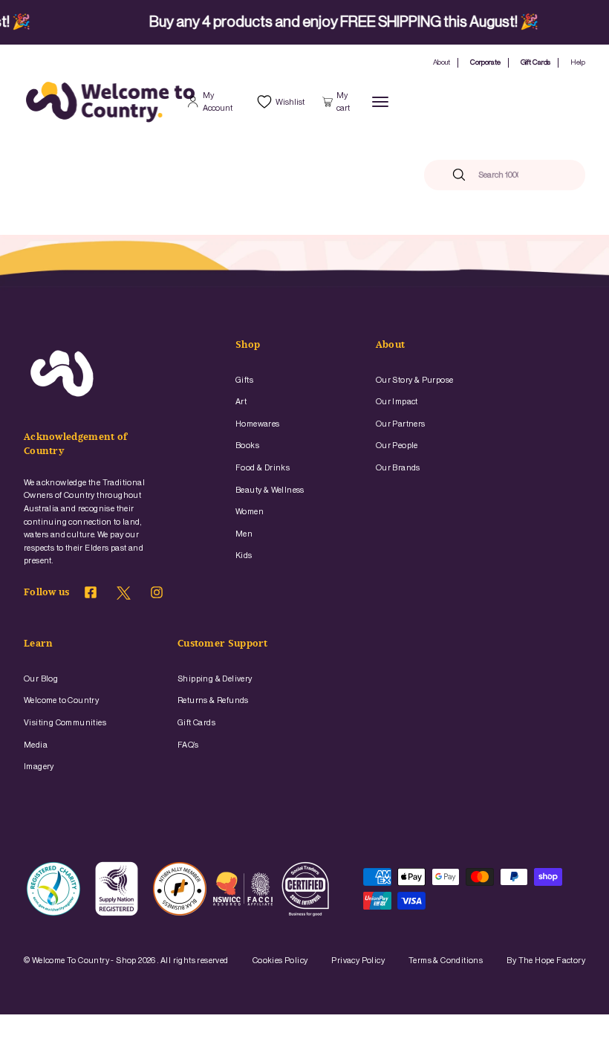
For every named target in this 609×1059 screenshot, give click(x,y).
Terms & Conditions (445, 960)
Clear (544, 175)
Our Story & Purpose (415, 380)
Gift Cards (535, 62)
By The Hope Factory (546, 960)
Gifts (244, 380)
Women (249, 512)
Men (244, 534)
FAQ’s (188, 745)
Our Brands (398, 468)
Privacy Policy (358, 960)
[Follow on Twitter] (123, 597)
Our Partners (401, 424)
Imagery (39, 766)
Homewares (257, 424)
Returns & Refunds (213, 700)
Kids (244, 555)
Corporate (485, 62)
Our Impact (397, 402)
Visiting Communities (65, 723)
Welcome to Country (61, 700)
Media (36, 745)
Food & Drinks (262, 468)
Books (247, 445)
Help (577, 62)
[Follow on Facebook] (91, 594)
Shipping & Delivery (215, 679)
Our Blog (41, 679)
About (441, 62)
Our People (397, 445)
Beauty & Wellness (269, 490)
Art (241, 402)
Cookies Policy (280, 960)
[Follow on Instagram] (157, 594)
